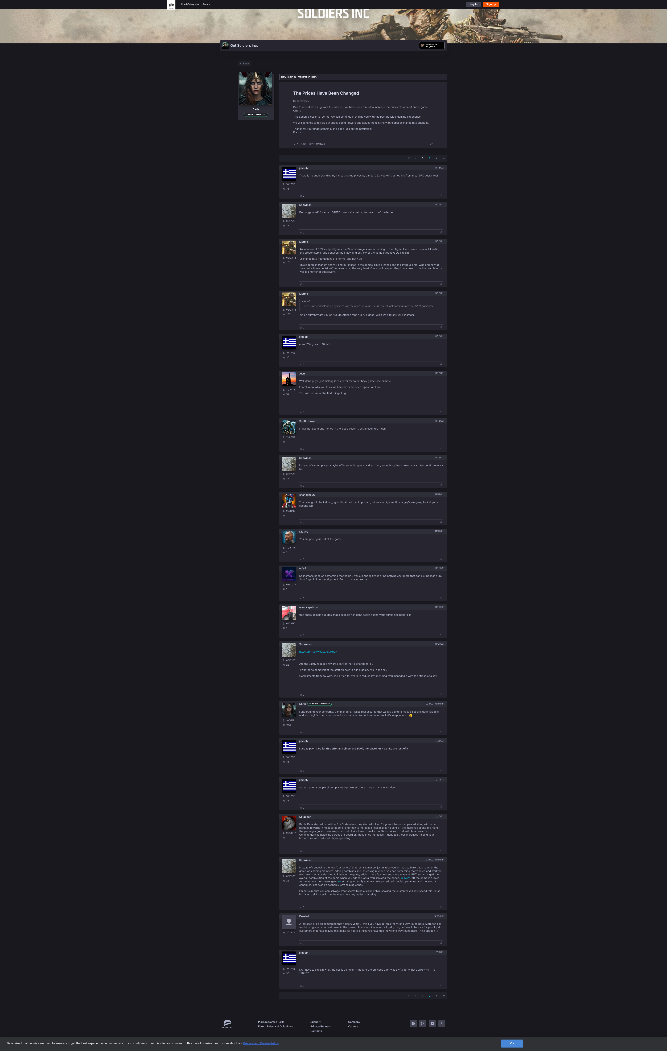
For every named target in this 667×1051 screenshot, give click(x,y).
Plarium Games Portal (271, 1022)
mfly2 (302, 568)
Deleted (304, 916)
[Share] (431, 144)
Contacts (316, 1031)
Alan (302, 373)
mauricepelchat (309, 607)
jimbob (303, 168)
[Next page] (436, 158)
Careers (353, 1026)
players (405, 878)
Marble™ (304, 241)
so (339, 881)
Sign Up (491, 4)
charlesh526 (307, 494)
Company (354, 1022)
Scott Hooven (307, 421)
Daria (302, 703)
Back (246, 63)
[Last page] (443, 158)
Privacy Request (320, 1026)
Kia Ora (303, 531)
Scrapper (305, 816)
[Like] (295, 144)
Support (315, 1022)
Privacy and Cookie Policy (261, 1043)
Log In (473, 4)
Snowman (305, 205)
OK (512, 1043)
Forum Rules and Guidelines (275, 1026)
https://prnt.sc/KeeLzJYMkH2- (318, 651)
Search (206, 4)
